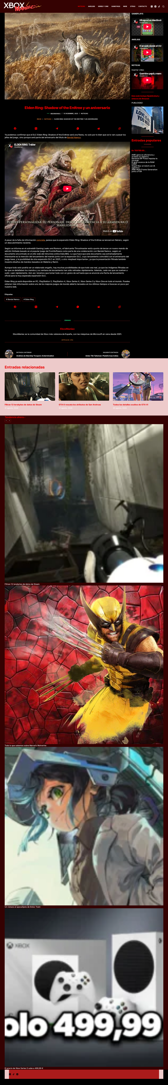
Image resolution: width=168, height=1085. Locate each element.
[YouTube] (155, 6)
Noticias (81, 6)
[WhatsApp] (77, 128)
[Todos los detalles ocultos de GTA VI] (138, 386)
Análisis (91, 6)
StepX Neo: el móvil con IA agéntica (143, 167)
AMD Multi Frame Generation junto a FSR (144, 170)
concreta (41, 240)
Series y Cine (103, 6)
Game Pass (115, 6)
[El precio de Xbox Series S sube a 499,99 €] (84, 987)
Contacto (142, 6)
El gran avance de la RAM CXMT (143, 163)
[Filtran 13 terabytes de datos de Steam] (30, 386)
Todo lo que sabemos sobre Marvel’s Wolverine (25, 745)
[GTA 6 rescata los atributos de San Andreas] (84, 386)
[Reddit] (98, 128)
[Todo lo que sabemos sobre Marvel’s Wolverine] (84, 665)
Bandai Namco (74, 137)
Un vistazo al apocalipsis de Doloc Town (22, 907)
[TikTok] (159, 6)
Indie (125, 6)
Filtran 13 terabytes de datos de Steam (23, 404)
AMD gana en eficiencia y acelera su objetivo (143, 156)
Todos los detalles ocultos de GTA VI (130, 404)
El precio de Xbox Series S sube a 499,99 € (24, 1068)
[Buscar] (163, 6)
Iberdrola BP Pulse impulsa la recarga (144, 159)
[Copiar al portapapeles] (119, 128)
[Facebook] (15, 128)
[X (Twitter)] (152, 6)
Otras (132, 6)
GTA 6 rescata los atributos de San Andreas (80, 404)
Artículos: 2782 (67, 340)
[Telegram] (56, 128)
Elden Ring (29, 299)
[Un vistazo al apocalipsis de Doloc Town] (84, 826)
